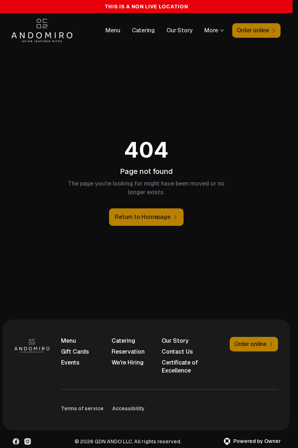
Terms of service (82, 408)
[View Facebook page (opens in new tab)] (16, 441)
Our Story (179, 30)
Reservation (128, 351)
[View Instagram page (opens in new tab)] (27, 441)
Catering (143, 30)
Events (70, 362)
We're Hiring (128, 362)
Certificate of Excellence (180, 366)
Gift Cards (75, 351)
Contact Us (177, 351)
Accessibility (128, 408)
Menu (112, 30)
